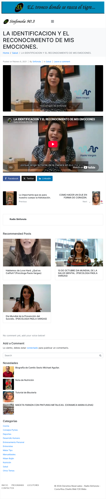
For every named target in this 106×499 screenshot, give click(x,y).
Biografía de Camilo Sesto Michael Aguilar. (37, 367)
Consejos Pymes (10, 430)
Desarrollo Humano (11, 438)
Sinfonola (37, 61)
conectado (32, 347)
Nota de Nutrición (24, 380)
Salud (48, 61)
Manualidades (9, 454)
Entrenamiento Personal (13, 442)
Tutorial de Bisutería (25, 392)
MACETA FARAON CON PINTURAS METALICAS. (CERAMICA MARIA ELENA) (54, 405)
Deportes (7, 434)
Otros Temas (8, 470)
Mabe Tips (7, 450)
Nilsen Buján (8, 458)
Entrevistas (8, 446)
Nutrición (7, 462)
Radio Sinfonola (18, 219)
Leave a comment (62, 61)
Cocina (6, 426)
